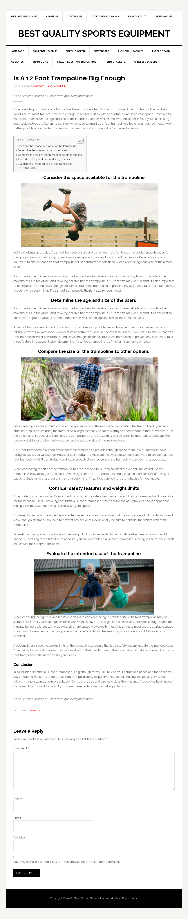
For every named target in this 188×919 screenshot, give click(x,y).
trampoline (35, 710)
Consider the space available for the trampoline (47, 146)
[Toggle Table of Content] (78, 141)
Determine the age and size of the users (43, 150)
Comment (21, 748)
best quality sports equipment (94, 34)
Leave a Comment (58, 86)
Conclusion (30, 168)
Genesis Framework (101, 898)
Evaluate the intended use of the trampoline (45, 163)
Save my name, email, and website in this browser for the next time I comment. (66, 862)
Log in (134, 898)
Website (19, 837)
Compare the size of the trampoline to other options (50, 154)
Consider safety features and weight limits (44, 159)
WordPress (122, 898)
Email (18, 818)
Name (18, 798)
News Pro (79, 898)
